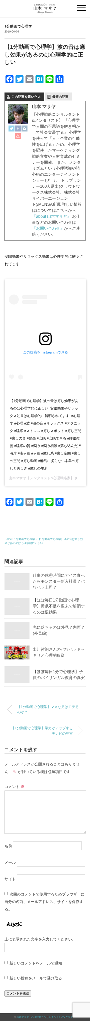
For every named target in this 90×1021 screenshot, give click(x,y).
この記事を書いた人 (26, 96)
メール (10, 862)
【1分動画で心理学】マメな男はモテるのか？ (48, 709)
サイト (10, 878)
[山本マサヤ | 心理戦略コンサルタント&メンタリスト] (45, 6)
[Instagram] (25, 129)
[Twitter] (11, 129)
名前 (8, 846)
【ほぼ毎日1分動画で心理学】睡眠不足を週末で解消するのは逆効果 (59, 606)
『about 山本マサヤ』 (51, 216)
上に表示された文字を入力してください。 (40, 939)
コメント (14, 786)
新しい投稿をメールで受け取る (36, 978)
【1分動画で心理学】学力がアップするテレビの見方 (42, 731)
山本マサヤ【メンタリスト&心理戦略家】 (41, 478)
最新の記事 (60, 96)
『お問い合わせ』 (48, 228)
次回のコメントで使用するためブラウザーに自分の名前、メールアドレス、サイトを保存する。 (44, 901)
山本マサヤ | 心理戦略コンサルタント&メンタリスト (46, 1017)
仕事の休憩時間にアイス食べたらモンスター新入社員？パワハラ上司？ (59, 581)
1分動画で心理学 (18, 26)
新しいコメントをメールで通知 (36, 963)
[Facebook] (18, 129)
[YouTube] (18, 137)
